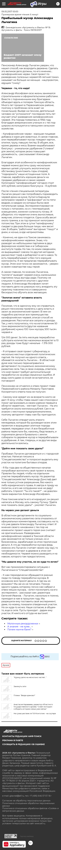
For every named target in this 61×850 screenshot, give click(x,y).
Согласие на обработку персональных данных (26, 800)
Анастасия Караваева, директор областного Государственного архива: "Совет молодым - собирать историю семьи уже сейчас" (33, 706)
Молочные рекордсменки (22, 623)
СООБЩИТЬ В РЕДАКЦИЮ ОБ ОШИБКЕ (23, 744)
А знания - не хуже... (19, 626)
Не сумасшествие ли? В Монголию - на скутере (35, 713)
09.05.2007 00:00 (9, 11)
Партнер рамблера (26, 836)
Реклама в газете (12, 740)
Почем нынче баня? (19, 629)
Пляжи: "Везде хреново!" (24, 695)
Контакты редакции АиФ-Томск (21, 736)
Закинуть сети (20, 686)
